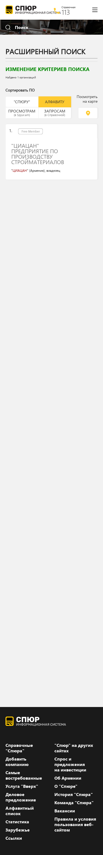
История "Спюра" (73, 794)
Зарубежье (17, 830)
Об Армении (67, 778)
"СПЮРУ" (22, 101)
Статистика (17, 821)
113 (66, 12)
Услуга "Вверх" (21, 786)
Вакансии (64, 810)
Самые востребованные (23, 775)
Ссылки (13, 838)
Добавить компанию (17, 761)
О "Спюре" (65, 786)
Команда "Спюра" (74, 802)
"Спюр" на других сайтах (73, 747)
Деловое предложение (20, 797)
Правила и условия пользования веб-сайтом (75, 824)
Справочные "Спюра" (19, 747)
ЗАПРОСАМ (54, 112)
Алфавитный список (19, 810)
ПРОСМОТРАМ (21, 112)
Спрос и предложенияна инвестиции (70, 764)
